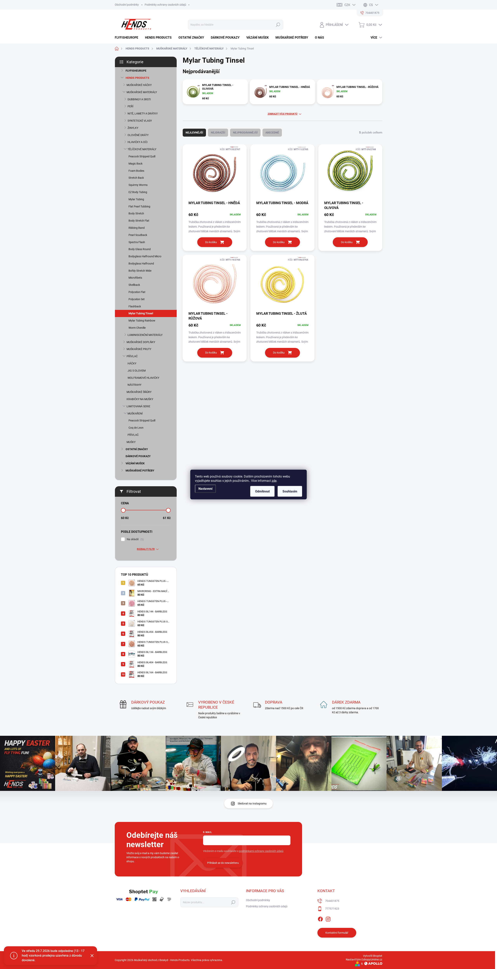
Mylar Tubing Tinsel (141, 313)
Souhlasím (289, 491)
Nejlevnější (194, 132)
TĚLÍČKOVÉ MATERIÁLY (142, 149)
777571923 (332, 908)
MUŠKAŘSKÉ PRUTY (139, 349)
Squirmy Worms (138, 184)
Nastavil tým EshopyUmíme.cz (364, 959)
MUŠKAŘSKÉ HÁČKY (139, 85)
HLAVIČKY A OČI (138, 142)
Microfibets (135, 277)
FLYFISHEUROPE (136, 70)
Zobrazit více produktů (282, 114)
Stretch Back (136, 177)
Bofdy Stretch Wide (140, 270)
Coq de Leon (136, 427)
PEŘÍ (130, 106)
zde (274, 481)
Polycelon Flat (137, 292)
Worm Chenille (137, 327)
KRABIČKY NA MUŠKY (140, 399)
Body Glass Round (140, 249)
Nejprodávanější (245, 132)
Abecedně (272, 132)
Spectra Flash (137, 242)
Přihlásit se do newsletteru (223, 862)
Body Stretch (136, 213)
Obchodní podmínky (127, 4)
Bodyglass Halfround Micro (145, 256)
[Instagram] (328, 918)
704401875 (332, 900)
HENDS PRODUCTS (137, 77)
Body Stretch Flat (139, 220)
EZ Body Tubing (138, 192)
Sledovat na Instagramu (252, 803)
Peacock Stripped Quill (142, 156)
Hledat (278, 24)
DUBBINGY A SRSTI (139, 99)
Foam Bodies (136, 170)
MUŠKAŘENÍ (135, 413)
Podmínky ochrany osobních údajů (165, 4)
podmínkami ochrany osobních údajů (261, 851)
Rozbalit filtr (146, 549)
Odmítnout (262, 491)
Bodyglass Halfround (141, 263)
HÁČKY (132, 363)
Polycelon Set (137, 299)
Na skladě (135, 539)
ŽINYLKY (133, 127)
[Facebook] (320, 918)
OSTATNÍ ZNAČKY (137, 449)
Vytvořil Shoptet (372, 955)
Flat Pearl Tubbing (139, 206)
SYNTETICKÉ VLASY (140, 120)
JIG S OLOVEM (137, 370)
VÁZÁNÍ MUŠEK (135, 463)
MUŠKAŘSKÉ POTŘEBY (140, 470)
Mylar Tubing (136, 199)
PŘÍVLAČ (132, 356)
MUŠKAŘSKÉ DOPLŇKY (141, 342)
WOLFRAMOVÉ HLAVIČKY (143, 377)
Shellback (134, 284)
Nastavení (205, 489)
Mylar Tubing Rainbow (142, 320)
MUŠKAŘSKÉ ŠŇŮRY (139, 391)
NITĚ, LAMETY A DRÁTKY (143, 113)
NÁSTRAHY (134, 384)
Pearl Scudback (138, 235)
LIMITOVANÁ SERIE (138, 406)
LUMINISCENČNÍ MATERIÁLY (145, 334)
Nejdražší (218, 132)
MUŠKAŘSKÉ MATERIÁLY (142, 92)
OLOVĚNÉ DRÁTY (138, 135)
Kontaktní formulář (336, 932)
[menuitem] (128, 37)
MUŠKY (131, 442)
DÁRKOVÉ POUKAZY (138, 456)
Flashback (135, 306)
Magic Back (135, 163)
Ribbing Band (137, 227)
